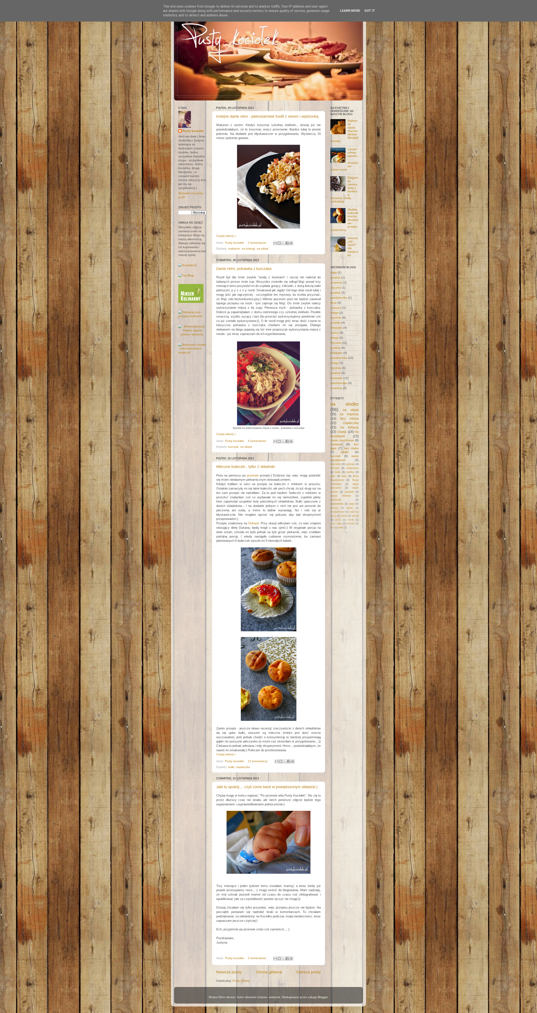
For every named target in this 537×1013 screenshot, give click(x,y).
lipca (333, 302)
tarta (344, 476)
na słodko (344, 404)
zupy (352, 503)
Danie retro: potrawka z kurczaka (243, 269)
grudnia (335, 277)
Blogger (323, 997)
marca (334, 332)
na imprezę (349, 414)
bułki (231, 767)
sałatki (344, 452)
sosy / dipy (336, 523)
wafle (340, 527)
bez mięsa (349, 418)
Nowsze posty (229, 972)
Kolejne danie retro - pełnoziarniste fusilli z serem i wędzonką (267, 116)
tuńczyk (334, 468)
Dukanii (253, 523)
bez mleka (351, 448)
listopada (336, 327)
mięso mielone (340, 495)
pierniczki (335, 499)
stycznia (335, 287)
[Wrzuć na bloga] (279, 243)
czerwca (335, 307)
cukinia (344, 515)
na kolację (248, 248)
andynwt (274, 997)
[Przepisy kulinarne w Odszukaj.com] (192, 316)
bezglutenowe (337, 511)
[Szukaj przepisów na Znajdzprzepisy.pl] (186, 275)
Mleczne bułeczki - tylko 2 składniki (245, 467)
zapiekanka (337, 503)
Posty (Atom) (241, 980)
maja (333, 272)
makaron (234, 248)
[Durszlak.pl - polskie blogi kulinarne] (187, 265)
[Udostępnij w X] (283, 243)
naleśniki (335, 464)
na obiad (262, 248)
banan (350, 507)
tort (332, 527)
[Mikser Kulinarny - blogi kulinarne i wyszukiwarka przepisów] (190, 301)
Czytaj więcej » (226, 235)
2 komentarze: (258, 242)
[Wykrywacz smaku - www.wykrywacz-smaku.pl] (192, 352)
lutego (334, 312)
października (338, 297)
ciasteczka (243, 767)
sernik (351, 519)
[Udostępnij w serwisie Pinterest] (291, 243)
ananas (334, 507)
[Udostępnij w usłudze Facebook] (287, 243)
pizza (338, 519)
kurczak (233, 446)
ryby (332, 476)
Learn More (350, 11)
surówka (350, 523)
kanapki (349, 491)
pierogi (355, 515)
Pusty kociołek (193, 131)
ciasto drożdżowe (342, 440)
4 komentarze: (258, 441)
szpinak (350, 464)
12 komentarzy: (258, 761)
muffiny (350, 472)
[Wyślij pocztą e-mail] (275, 243)
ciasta (342, 432)
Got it (369, 11)
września (336, 282)
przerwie (253, 475)
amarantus (353, 468)
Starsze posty (308, 972)
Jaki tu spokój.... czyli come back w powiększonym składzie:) (267, 787)
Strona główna (269, 972)
